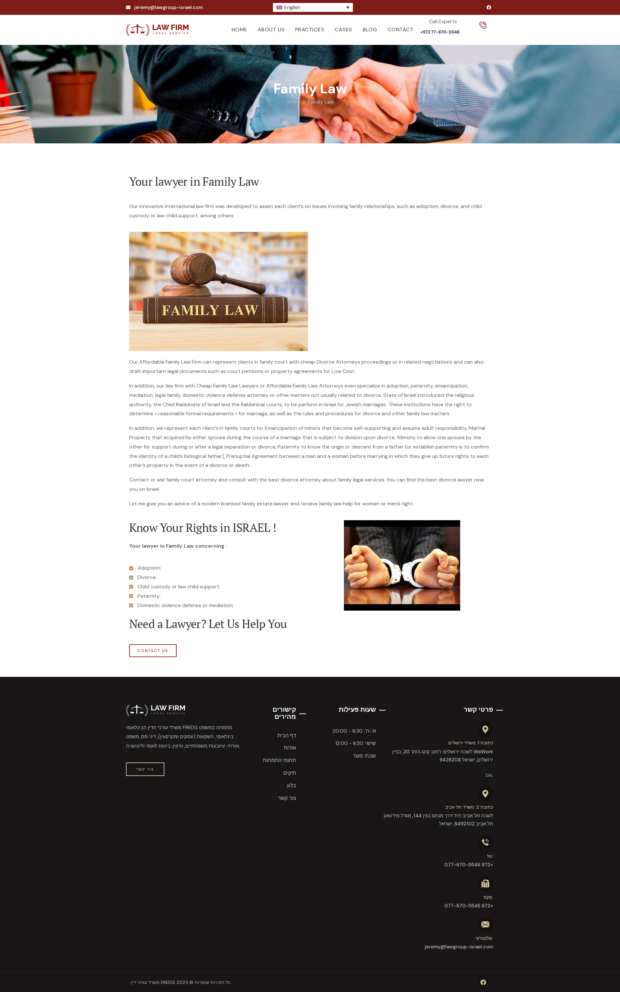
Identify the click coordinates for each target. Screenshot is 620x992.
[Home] (157, 30)
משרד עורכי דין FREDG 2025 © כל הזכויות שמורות (180, 982)
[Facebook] (489, 7)
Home (293, 101)
